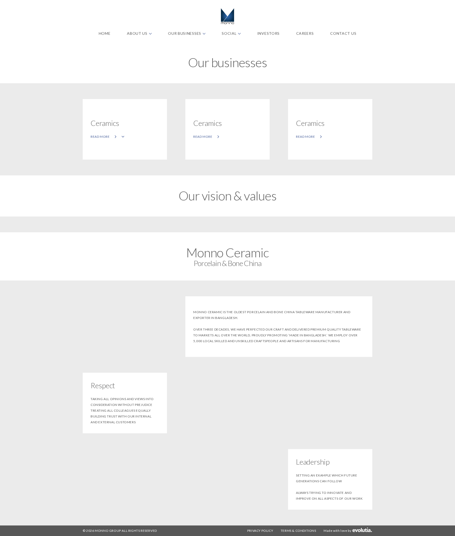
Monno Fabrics (227, 16)
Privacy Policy (260, 531)
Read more (100, 137)
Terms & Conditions (298, 531)
